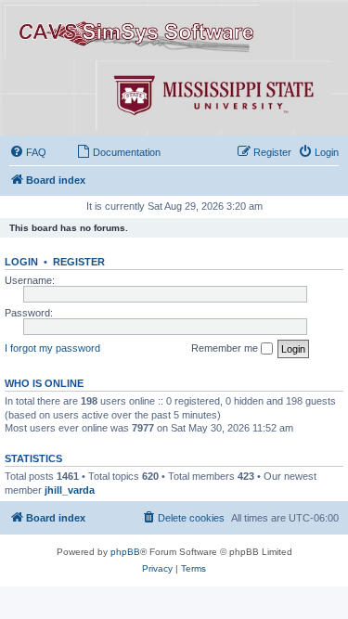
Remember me (226, 348)
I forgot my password (52, 348)
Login (21, 261)
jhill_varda (70, 490)
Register (79, 261)
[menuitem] (27, 152)
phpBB (125, 552)
